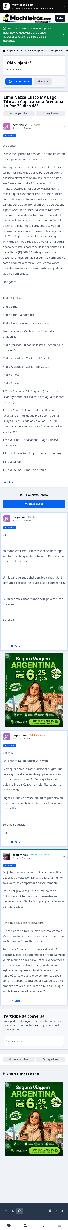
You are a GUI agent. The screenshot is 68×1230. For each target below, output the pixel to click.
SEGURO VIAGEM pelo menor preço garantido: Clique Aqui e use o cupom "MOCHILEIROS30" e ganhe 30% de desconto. (27, 34)
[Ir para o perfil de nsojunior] (6, 518)
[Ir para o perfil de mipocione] (6, 736)
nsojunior (19, 517)
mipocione (20, 735)
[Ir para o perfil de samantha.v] (6, 856)
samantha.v (20, 854)
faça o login (40, 1025)
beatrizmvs (20, 125)
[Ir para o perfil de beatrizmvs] (6, 126)
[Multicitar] (5, 646)
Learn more (7, 6)
